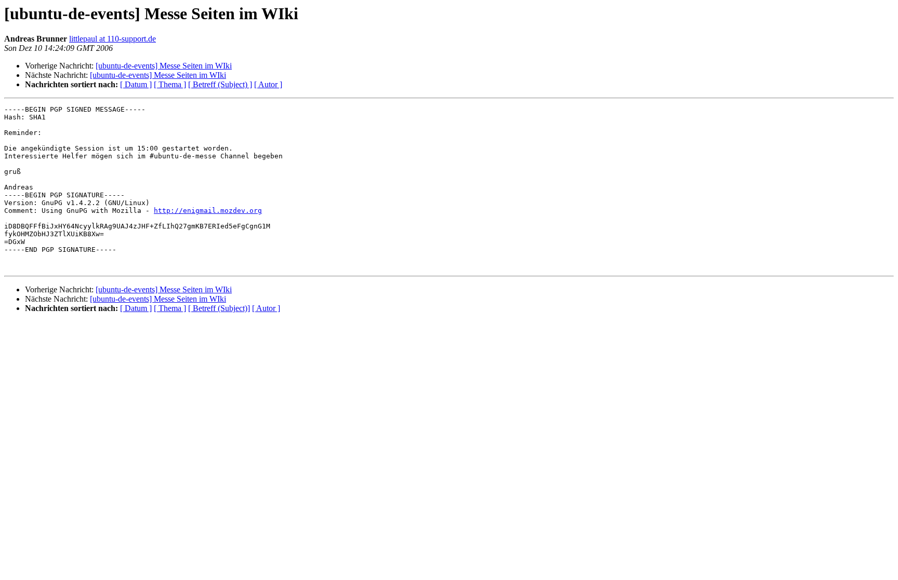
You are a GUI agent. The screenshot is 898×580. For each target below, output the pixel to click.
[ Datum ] (136, 84)
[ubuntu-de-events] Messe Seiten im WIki (164, 65)
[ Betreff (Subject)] (219, 308)
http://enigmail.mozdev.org (208, 210)
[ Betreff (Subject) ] (220, 84)
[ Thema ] (170, 84)
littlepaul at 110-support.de (112, 38)
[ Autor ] (268, 84)
